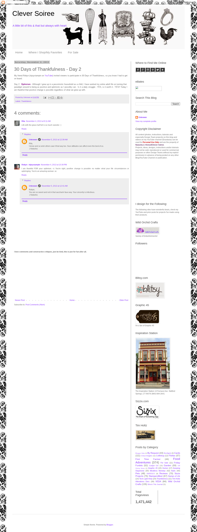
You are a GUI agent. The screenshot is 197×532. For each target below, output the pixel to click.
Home (19, 52)
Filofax (172, 455)
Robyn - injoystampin (31, 165)
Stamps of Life (174, 476)
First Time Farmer (148, 459)
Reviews (163, 473)
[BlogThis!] (52, 97)
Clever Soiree (33, 13)
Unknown (33, 140)
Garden (167, 465)
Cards (177, 453)
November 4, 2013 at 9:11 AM (38, 121)
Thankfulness (26, 101)
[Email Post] (45, 97)
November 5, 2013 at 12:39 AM (55, 140)
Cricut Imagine (146, 456)
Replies (27, 134)
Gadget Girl (153, 465)
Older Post (123, 300)
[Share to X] (55, 97)
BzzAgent (167, 453)
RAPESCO (151, 473)
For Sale (73, 52)
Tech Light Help (145, 479)
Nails (173, 471)
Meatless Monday (157, 471)
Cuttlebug (160, 456)
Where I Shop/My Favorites (45, 52)
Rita (23, 121)
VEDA (158, 481)
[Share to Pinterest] (61, 97)
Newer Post (20, 300)
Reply (24, 129)
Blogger (110, 525)
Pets (137, 473)
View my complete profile (145, 121)
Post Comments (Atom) (35, 305)
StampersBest (156, 476)
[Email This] (49, 97)
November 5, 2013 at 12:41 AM (55, 186)
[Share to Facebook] (58, 97)
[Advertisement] (71, 276)
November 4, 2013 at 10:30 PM (54, 165)
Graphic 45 (153, 468)
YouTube (48, 75)
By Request (153, 453)
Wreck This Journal (155, 484)
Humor (165, 468)
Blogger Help (140, 453)
